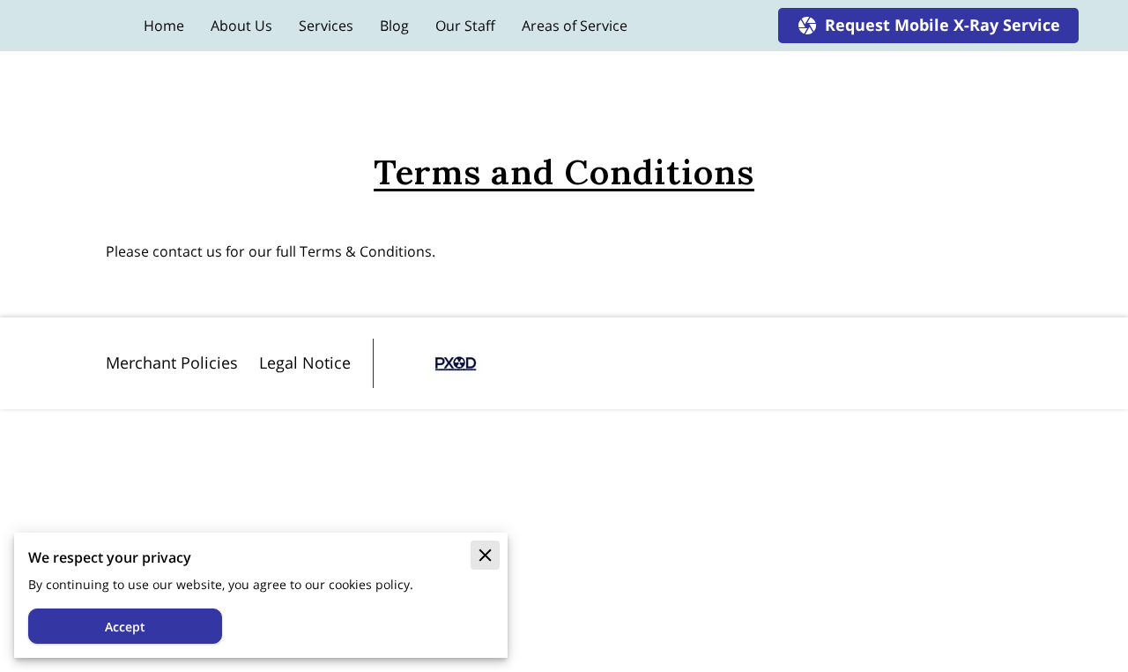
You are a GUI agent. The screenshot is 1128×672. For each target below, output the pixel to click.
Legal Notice (305, 362)
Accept (125, 626)
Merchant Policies (172, 362)
